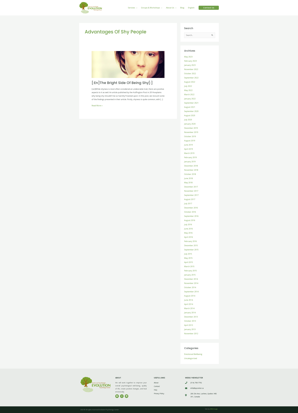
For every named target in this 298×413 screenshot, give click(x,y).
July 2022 (188, 86)
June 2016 (188, 228)
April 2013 (188, 325)
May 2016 (188, 233)
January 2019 (190, 161)
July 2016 (188, 224)
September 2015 (191, 249)
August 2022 (189, 82)
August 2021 (189, 107)
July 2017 (188, 203)
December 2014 (191, 279)
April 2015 (188, 262)
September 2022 (191, 77)
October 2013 (190, 321)
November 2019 (191, 132)
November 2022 (191, 69)
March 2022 (189, 94)
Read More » (97, 105)
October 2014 (190, 287)
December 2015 (191, 245)
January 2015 (190, 275)
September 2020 (191, 111)
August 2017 (189, 199)
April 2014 (188, 304)
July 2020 (188, 119)
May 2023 (188, 56)
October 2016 (190, 212)
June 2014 (188, 300)
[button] (136, 7)
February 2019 (190, 157)
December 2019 (191, 128)
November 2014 (191, 283)
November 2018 (191, 170)
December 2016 (191, 207)
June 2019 (188, 145)
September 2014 (191, 291)
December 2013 (191, 316)
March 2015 (189, 266)
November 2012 (191, 333)
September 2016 (191, 216)
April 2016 (188, 237)
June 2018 (188, 178)
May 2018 (188, 182)
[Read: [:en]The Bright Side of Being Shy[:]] (128, 64)
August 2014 (189, 296)
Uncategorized (190, 358)
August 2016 (189, 220)
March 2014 (189, 308)
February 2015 (190, 270)
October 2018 (190, 174)
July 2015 (188, 254)
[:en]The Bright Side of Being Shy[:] (122, 82)
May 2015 (188, 258)
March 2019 (189, 153)
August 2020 (189, 115)
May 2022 (188, 90)
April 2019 (188, 149)
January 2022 (190, 98)
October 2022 (190, 73)
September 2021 (191, 103)
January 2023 (190, 65)
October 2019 (190, 136)
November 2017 (191, 191)
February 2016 (190, 241)
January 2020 (190, 124)
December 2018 (191, 166)
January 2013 (190, 329)
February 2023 (190, 61)
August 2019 (189, 140)
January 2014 (190, 312)
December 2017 (191, 186)
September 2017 (191, 195)
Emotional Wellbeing (193, 354)
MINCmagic (214, 409)
